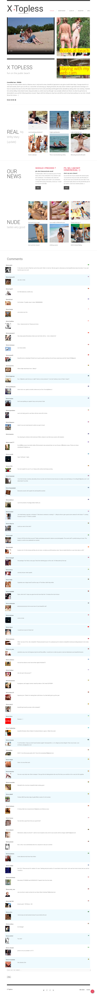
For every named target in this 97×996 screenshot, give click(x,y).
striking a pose (54, 245)
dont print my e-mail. (34, 222)
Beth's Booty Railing (76, 245)
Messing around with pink (78, 155)
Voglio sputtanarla (55, 132)
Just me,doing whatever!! (35, 132)
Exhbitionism (61, 10)
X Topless (25, 9)
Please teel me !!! (76, 222)
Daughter (80, 10)
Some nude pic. (32, 155)
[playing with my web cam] (73, 59)
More (38, 187)
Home (88, 989)
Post (9, 977)
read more (10, 100)
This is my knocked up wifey (58, 155)
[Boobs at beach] (73, 18)
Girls (88, 10)
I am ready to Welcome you (57, 222)
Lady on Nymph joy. (76, 132)
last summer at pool (33, 245)
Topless (52, 10)
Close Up (71, 10)
